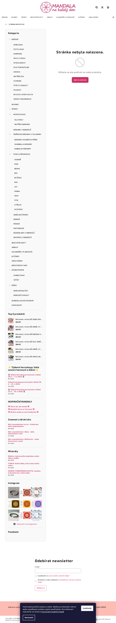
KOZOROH (18, 209)
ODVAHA (16, 72)
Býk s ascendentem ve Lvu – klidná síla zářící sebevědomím (23, 425)
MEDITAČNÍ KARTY (19, 243)
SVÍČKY (16, 280)
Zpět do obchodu (80, 80)
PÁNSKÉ (16, 224)
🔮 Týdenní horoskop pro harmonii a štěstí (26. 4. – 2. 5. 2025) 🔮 (24, 376)
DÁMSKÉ (16, 219)
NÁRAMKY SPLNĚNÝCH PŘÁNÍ (25, 139)
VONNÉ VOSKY (19, 275)
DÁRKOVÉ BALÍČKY (20, 291)
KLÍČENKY (15, 256)
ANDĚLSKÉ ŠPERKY (20, 215)
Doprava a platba (15, 607)
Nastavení (29, 617)
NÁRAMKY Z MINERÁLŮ (22, 130)
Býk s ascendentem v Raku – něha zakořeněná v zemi (21, 433)
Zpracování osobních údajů (52, 612)
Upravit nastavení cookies (15, 620)
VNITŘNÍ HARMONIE (22, 124)
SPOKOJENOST (19, 63)
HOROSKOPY (17, 305)
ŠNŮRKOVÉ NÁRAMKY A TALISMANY (27, 134)
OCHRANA (17, 81)
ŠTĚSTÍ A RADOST (20, 85)
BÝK (15, 173)
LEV (15, 187)
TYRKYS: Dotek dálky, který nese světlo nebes (23, 464)
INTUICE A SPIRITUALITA (23, 94)
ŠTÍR (16, 200)
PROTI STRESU (19, 58)
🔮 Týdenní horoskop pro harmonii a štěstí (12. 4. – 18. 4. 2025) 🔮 (24, 390)
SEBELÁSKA (18, 45)
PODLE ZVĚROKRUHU (21, 154)
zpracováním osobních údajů (58, 576)
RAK (16, 182)
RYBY (16, 164)
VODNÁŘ (17, 159)
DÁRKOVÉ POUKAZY (21, 295)
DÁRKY (14, 285)
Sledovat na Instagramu (27, 524)
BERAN (17, 168)
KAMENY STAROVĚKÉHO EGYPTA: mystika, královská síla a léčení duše (24, 472)
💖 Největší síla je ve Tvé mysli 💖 (21, 409)
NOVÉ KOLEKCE (19, 114)
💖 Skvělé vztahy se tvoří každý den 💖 (23, 412)
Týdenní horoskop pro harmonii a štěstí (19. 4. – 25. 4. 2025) (25, 383)
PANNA (17, 191)
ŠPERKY (15, 109)
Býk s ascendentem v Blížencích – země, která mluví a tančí (23, 440)
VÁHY (16, 196)
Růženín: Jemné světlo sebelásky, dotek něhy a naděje (23, 457)
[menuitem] (5, 17)
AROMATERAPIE (18, 270)
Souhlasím (87, 608)
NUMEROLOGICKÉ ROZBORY (23, 300)
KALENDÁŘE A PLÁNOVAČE (22, 252)
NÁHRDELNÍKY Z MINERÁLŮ (24, 233)
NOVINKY (15, 104)
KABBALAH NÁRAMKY (22, 149)
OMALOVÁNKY (17, 261)
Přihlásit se (41, 588)
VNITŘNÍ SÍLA (18, 76)
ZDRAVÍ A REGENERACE (22, 99)
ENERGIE (15, 39)
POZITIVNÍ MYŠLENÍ (21, 67)
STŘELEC (18, 205)
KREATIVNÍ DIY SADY (19, 265)
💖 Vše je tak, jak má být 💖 (18, 406)
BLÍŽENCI (18, 177)
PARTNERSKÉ (18, 228)
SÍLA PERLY (18, 120)
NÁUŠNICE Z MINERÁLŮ (22, 237)
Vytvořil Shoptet (104, 619)
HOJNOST (17, 90)
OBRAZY (15, 247)
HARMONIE (17, 54)
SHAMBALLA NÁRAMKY (23, 144)
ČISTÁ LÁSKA (18, 49)
